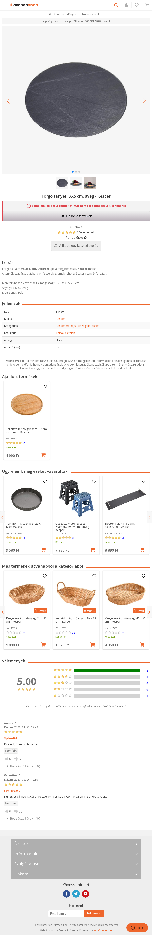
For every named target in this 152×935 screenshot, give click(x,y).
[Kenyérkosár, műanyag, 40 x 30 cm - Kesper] (125, 594)
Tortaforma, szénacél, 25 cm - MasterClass (25, 525)
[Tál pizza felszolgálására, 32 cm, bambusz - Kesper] (27, 404)
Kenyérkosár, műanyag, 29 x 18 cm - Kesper (75, 619)
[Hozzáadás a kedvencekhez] (45, 387)
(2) (24, 443)
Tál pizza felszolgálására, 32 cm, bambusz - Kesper (27, 430)
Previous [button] (2, 517)
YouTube (85, 894)
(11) (74, 537)
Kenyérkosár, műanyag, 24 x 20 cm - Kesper (26, 619)
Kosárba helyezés (43, 454)
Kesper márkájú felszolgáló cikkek (77, 326)
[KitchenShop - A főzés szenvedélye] (25, 5)
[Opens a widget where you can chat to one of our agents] (137, 928)
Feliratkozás (94, 913)
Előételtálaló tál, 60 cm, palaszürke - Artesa (120, 525)
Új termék (40, 610)
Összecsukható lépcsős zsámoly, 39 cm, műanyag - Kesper (73, 527)
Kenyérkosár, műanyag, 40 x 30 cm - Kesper (125, 619)
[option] (26, 420)
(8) (24, 537)
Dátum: (8, 727)
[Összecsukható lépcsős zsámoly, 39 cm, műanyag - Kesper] (76, 499)
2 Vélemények (86, 232)
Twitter (76, 894)
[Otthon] (50, 15)
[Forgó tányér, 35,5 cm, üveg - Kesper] (76, 100)
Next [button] (149, 517)
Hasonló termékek (79, 216)
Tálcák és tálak (65, 333)
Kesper (60, 319)
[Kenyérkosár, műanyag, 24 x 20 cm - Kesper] (27, 594)
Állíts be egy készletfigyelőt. (78, 245)
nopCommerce (102, 930)
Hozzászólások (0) (25, 766)
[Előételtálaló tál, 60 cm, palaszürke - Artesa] (125, 499)
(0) (24, 632)
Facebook (66, 894)
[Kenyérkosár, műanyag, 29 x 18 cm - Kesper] (76, 594)
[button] (8, 101)
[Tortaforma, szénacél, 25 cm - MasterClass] (27, 499)
